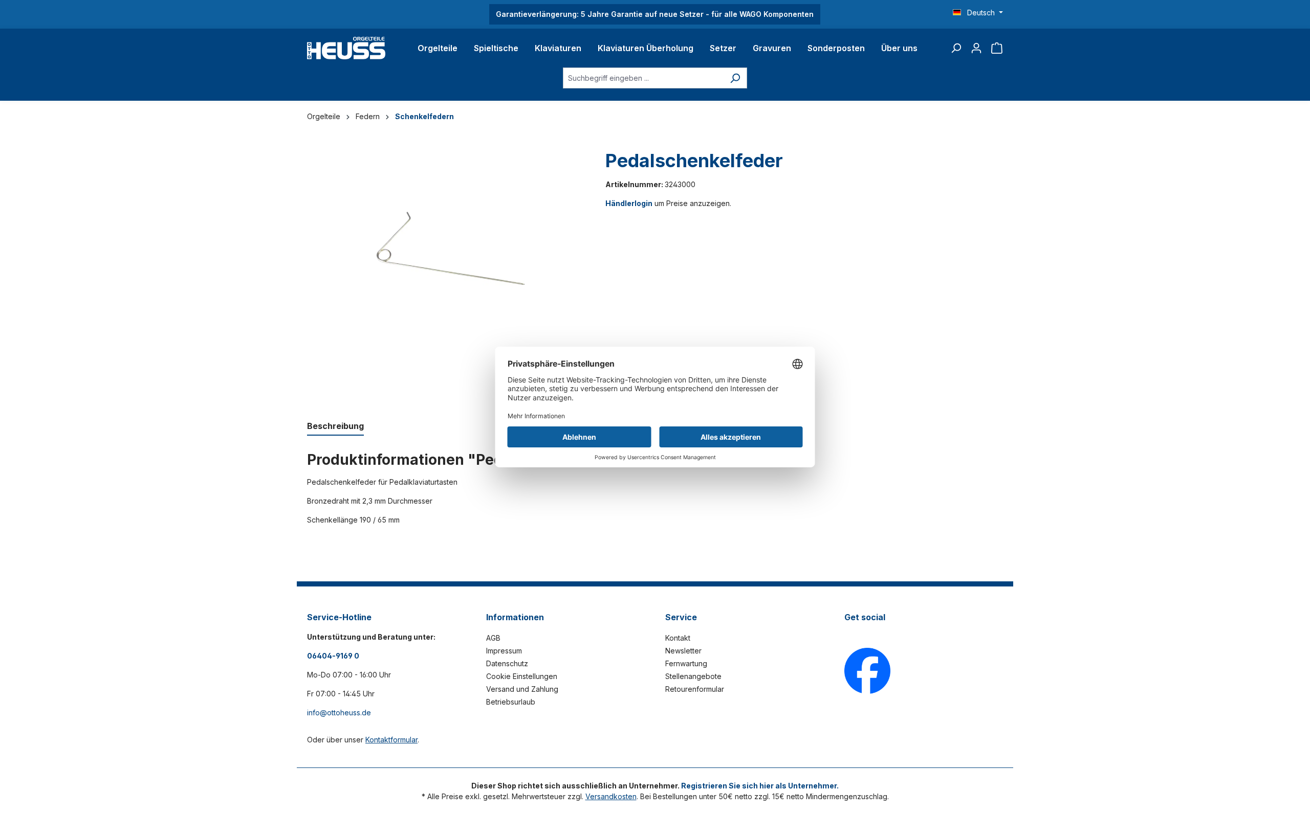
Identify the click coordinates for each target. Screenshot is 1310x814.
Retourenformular (694, 689)
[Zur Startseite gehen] (346, 48)
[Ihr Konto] (976, 48)
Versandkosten (611, 796)
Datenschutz (507, 663)
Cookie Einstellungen (521, 676)
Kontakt (677, 638)
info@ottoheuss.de (339, 712)
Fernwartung (686, 663)
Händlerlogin (628, 203)
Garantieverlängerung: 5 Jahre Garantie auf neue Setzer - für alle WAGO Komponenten (655, 14)
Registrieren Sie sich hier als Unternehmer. (760, 785)
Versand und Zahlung (522, 689)
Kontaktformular (391, 739)
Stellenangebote (693, 676)
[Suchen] (956, 48)
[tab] (335, 426)
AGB (493, 638)
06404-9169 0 (333, 655)
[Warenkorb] (997, 48)
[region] (446, 274)
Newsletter (683, 650)
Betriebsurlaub (510, 701)
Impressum (504, 650)
